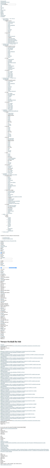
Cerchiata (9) (2, 311)
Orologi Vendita (9, 218)
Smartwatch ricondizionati (13, 42)
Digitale (9, 64)
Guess (9, 28)
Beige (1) (2, 281)
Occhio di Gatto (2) (4, 303)
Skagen (9, 30)
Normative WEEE (32, 442)
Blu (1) (1, 282)
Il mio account (3, 1)
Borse (9, 212)
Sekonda (9, 88)
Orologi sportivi (11, 59)
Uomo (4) (2, 276)
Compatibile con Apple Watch (13, 203)
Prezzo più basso (22, 345)
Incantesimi (10, 165)
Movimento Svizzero (12, 62)
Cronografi (10, 60)
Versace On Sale (3, 246)
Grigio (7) (2, 316)
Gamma (2, 345)
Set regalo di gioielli (11, 206)
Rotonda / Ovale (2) (4, 304)
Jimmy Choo (10, 184)
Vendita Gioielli (9, 220)
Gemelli (9, 167)
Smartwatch (10, 69)
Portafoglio (10, 209)
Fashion (2, 247)
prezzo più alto (33, 345)
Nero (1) (2, 284)
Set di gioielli (10, 168)
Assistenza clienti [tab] (3, 447)
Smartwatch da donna (12, 39)
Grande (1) (2, 337)
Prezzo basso (27, 345)
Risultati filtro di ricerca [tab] (5, 240)
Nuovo (17, 345)
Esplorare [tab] (2, 443)
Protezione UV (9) (4, 325)
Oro (8, 63)
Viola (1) (2, 289)
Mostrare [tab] (2, 441)
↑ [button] (11, 464)
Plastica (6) (2, 296)
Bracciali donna (11, 138)
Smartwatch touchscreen (12, 40)
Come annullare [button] (46, 450)
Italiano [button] (1, 12)
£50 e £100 (10, 72)
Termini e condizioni (28, 449)
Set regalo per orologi (12, 205)
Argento (9, 96)
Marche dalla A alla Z (4, 446)
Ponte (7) (2, 330)
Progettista (10, 61)
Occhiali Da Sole (6, 237)
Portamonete (10, 208)
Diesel (9, 26)
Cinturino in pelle (11, 68)
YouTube (15, 428)
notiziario (8, 442)
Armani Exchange (11, 21)
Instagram (12, 428)
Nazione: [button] (2, 7)
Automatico (10, 67)
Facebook (5, 428)
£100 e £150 (10, 73)
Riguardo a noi (3, 442)
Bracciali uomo (11, 139)
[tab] (25, 242)
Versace (9, 187)
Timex (9, 31)
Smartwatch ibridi (11, 41)
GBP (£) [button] (2, 14)
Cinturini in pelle (11, 198)
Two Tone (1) (3, 318)
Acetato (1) (2, 294)
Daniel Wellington (11, 25)
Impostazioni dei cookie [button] (40, 442)
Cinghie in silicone (11, 202)
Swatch (9, 195)
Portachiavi (10, 213)
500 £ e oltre (10, 76)
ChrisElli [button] (3, 4)
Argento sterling (11, 159)
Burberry (9, 178)
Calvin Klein (10, 23)
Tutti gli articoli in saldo (9, 223)
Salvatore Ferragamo (12, 185)
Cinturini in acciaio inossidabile (14, 201)
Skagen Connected (11, 36)
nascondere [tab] (6, 441)
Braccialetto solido (11, 94)
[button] (25, 5)
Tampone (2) (2, 332)
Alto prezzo (38, 345)
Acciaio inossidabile (12, 158)
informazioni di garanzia (10, 450)
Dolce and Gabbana (11, 182)
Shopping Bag (3, 3)
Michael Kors (10, 194)
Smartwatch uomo (11, 38)
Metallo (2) (2, 295)
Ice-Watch (10, 29)
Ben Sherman (10, 48)
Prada (9, 188)
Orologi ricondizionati (10, 230)
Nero (9, 148)
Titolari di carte (11, 210)
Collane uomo (10, 114)
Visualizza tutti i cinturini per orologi (15, 196)
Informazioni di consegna (9, 449)
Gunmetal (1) (3, 283)
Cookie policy (26, 442)
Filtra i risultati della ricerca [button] (5, 464)
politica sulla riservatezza (20, 450)
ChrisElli (2, 2)
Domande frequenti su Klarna (38, 449)
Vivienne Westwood (12, 91)
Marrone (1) (2, 317)
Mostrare (2, 243)
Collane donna (10, 113)
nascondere (2, 245)
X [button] (0, 4)
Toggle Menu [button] (3, 15)
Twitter (8, 428)
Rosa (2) (2, 285)
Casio (9, 24)
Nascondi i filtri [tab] (13, 240)
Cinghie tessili (10, 199)
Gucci (9, 183)
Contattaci (2, 449)
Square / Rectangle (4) (4, 305)
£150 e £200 (10, 74)
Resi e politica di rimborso (19, 449)
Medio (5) (2, 338)
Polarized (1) (2, 324)
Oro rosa (9, 98)
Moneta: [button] (2, 13)
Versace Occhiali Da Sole (8, 238)
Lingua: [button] (1, 11)
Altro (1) (2, 302)
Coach (9, 181)
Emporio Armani (11, 192)
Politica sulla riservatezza (19, 442)
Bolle (9, 176)
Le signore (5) (3, 274)
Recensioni (12, 442)
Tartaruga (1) (2, 287)
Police (9, 119)
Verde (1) (2, 288)
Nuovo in (14, 345)
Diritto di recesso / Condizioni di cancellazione (34, 450)
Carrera (9, 179)
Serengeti (9, 186)
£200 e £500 (10, 75)
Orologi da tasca (11, 65)
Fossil (9, 27)
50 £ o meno (10, 71)
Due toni (9, 136)
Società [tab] (1, 440)
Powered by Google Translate (6, 451)
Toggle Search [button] (6, 2)
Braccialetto (10, 93)
